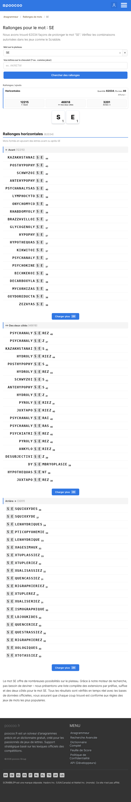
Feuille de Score (80, 750)
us (62, 775)
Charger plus (65, 316)
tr (49, 775)
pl (42, 775)
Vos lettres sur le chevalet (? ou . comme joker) (27, 60)
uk (55, 775)
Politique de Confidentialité (79, 756)
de (12, 775)
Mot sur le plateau (13, 47)
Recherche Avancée (83, 737)
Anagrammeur (11, 16)
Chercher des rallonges (65, 75)
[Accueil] (12, 5)
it (30, 775)
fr (24, 775)
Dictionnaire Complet (78, 744)
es (18, 775)
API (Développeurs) (83, 763)
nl (36, 775)
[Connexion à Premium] (114, 5)
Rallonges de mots (32, 16)
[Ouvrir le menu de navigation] (123, 5)
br (5, 775)
